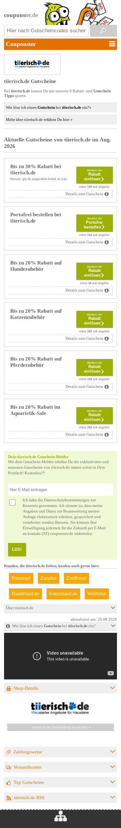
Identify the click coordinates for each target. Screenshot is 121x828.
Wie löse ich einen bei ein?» (49, 107)
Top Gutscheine (29, 782)
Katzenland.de (63, 593)
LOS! (17, 549)
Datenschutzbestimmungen (67, 500)
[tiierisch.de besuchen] (60, 716)
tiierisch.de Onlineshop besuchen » (61, 727)
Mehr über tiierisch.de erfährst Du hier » (39, 119)
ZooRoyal (76, 578)
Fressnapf (20, 578)
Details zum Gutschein (84, 194)
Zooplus (48, 578)
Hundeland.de (25, 593)
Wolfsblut (96, 593)
